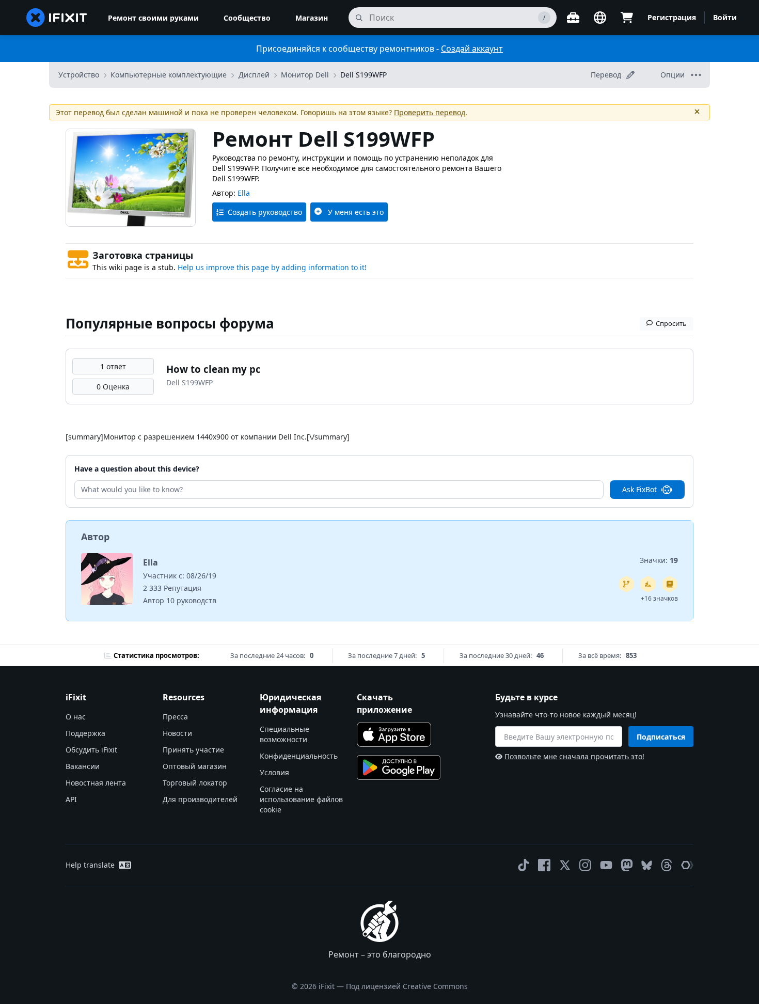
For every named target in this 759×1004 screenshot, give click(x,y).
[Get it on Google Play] (398, 767)
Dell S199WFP (363, 75)
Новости (177, 733)
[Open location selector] (600, 17)
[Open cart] (626, 17)
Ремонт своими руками (153, 18)
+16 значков (659, 598)
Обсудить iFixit (91, 750)
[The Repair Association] (687, 865)
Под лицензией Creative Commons (407, 986)
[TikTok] (523, 865)
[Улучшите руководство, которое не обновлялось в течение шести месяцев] (626, 584)
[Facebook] (544, 865)
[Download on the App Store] (394, 734)
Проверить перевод (429, 112)
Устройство (78, 75)
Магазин (311, 18)
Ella (244, 193)
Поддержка (85, 733)
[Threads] (666, 865)
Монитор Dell (305, 75)
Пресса (175, 716)
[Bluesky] (646, 865)
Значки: (659, 560)
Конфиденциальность (299, 756)
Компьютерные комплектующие (168, 75)
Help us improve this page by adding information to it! (272, 267)
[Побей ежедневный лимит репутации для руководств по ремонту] (669, 584)
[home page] (56, 17)
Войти (725, 17)
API (71, 799)
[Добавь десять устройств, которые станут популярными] (648, 584)
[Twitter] (565, 865)
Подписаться (661, 737)
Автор (95, 536)
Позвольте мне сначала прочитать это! (574, 756)
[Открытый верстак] (573, 17)
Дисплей (254, 75)
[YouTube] (606, 865)
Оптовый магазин (195, 766)
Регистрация (671, 17)
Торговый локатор (195, 783)
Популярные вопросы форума (170, 323)
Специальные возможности (284, 734)
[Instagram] (585, 865)
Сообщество (247, 18)
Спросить (671, 323)
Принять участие (193, 750)
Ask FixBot (639, 489)
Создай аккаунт (472, 48)
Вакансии (83, 766)
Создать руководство (265, 212)
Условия (274, 772)
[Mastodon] (627, 865)
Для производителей (200, 799)
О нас (76, 716)
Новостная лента (96, 783)
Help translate (90, 865)
